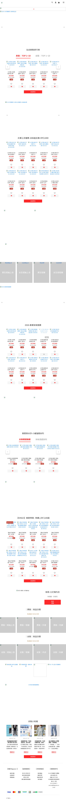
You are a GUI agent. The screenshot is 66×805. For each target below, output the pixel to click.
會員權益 (40, 773)
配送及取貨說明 (26, 775)
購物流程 (40, 775)
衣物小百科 (26, 777)
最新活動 (12, 773)
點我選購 (52, 602)
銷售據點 (12, 777)
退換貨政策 (40, 777)
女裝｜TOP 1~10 (42, 55)
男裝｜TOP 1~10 (23, 55)
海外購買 (40, 779)
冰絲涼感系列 (41, 439)
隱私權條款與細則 (26, 779)
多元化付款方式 (26, 773)
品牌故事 (12, 775)
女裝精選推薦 (25, 439)
